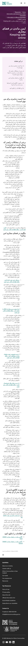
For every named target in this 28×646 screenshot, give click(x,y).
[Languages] (21, 3)
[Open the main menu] (25, 3)
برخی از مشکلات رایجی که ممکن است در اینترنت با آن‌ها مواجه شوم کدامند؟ (15, 72)
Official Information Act (8, 598)
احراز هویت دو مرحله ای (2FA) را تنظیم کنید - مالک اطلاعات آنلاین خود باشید (10, 310)
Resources (18, 12)
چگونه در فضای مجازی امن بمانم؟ (15, 79)
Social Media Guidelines (8, 600)
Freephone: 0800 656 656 (9, 612)
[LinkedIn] (13, 641)
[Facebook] (10, 641)
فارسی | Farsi (22, 19)
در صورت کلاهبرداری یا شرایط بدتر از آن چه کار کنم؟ (15, 84)
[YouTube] (7, 641)
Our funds (5, 575)
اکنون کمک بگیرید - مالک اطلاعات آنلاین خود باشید (14, 228)
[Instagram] (3, 641)
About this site (6, 595)
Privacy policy (6, 592)
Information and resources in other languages (16, 14)
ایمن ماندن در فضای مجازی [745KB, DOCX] (12, 542)
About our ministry (7, 566)
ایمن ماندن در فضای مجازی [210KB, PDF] (13, 538)
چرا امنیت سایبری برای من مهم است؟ (16, 66)
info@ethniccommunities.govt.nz (11, 614)
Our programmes (7, 578)
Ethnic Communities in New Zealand (10, 572)
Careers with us (6, 568)
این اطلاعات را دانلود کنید (16, 88)
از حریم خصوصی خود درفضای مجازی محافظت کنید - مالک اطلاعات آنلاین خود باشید (11, 356)
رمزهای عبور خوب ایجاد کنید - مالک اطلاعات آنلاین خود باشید (11, 281)
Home (24, 12)
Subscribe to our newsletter (9, 603)
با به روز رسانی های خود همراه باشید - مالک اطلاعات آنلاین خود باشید (11, 384)
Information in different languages (16, 17)
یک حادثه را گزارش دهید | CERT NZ (13, 516)
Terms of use (5, 589)
